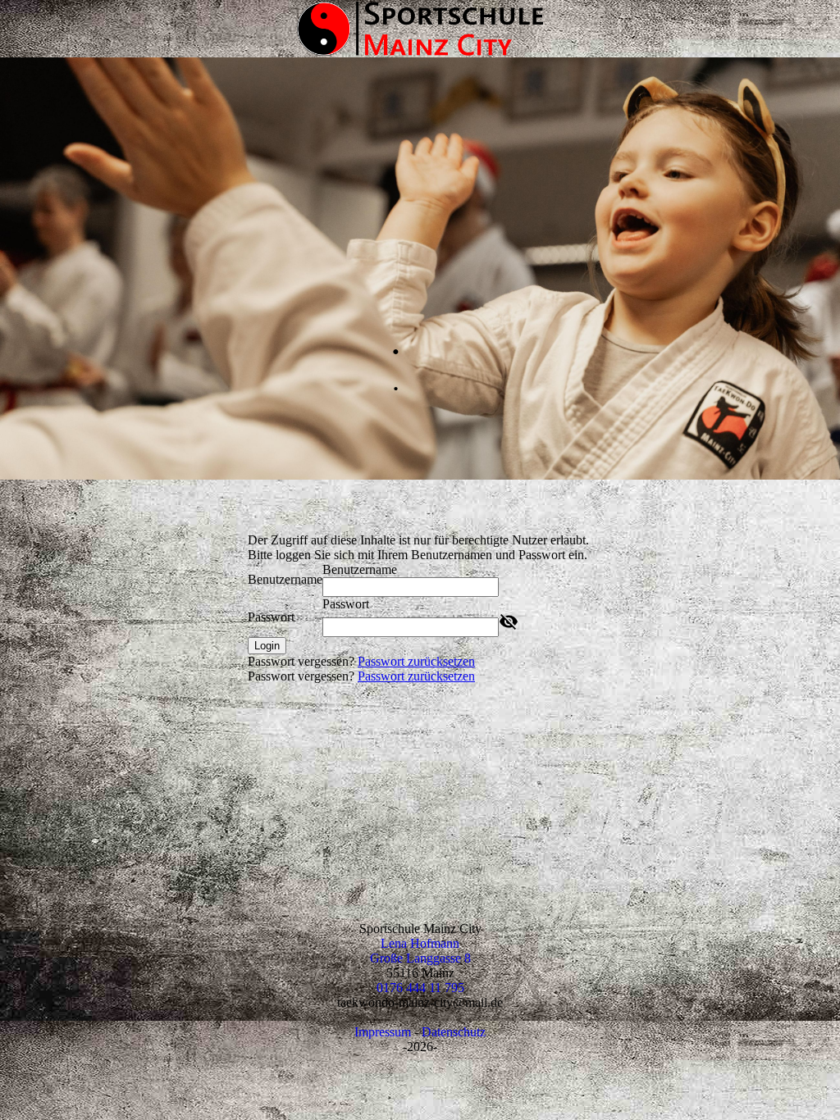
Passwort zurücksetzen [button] (416, 661)
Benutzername (285, 579)
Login (267, 646)
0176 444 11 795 (420, 988)
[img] (420, 28)
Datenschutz (454, 1032)
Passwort (271, 617)
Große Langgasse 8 (420, 958)
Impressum (382, 1032)
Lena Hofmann (420, 943)
